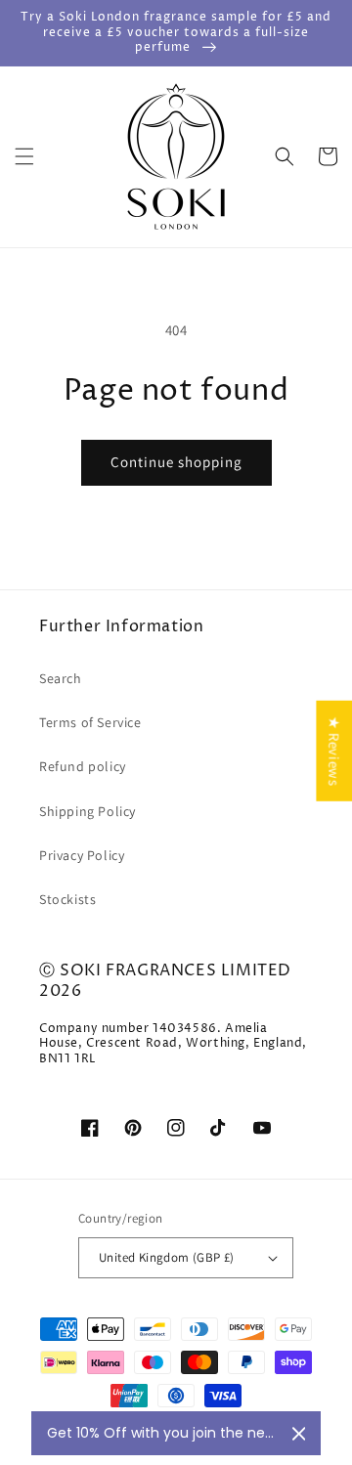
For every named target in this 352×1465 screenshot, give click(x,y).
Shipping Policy (87, 811)
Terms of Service (90, 722)
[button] (24, 156)
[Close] (298, 1434)
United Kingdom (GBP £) (167, 1257)
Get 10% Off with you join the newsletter (162, 1433)
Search (60, 678)
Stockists (67, 899)
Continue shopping (176, 461)
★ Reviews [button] (334, 750)
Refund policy (82, 766)
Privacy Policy (81, 855)
